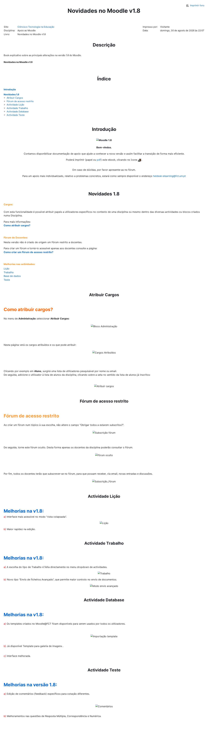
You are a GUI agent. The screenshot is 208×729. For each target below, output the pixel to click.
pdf (99, 159)
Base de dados (12, 275)
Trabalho (9, 272)
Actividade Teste (16, 115)
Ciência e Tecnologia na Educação (36, 26)
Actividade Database (18, 111)
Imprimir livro (197, 5)
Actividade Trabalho (17, 108)
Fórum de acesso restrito (20, 101)
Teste (7, 279)
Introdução (10, 89)
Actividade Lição (15, 104)
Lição (6, 268)
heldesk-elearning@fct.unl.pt (169, 176)
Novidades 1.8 (11, 94)
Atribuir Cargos (15, 97)
